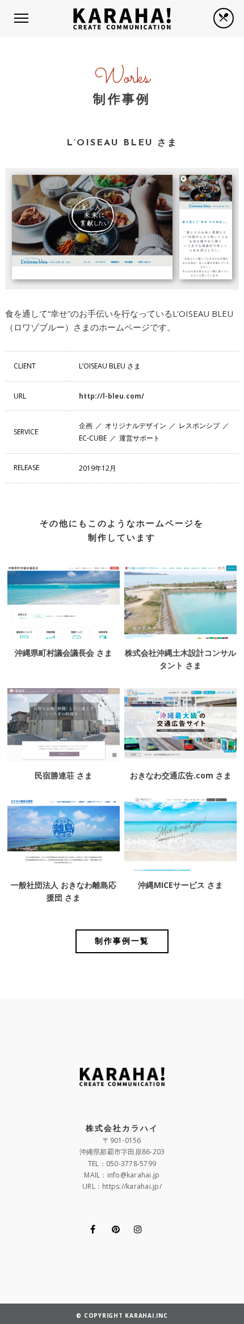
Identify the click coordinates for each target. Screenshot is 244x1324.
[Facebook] (92, 1229)
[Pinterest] (116, 1229)
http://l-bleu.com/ (111, 396)
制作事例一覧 (122, 941)
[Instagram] (138, 1229)
